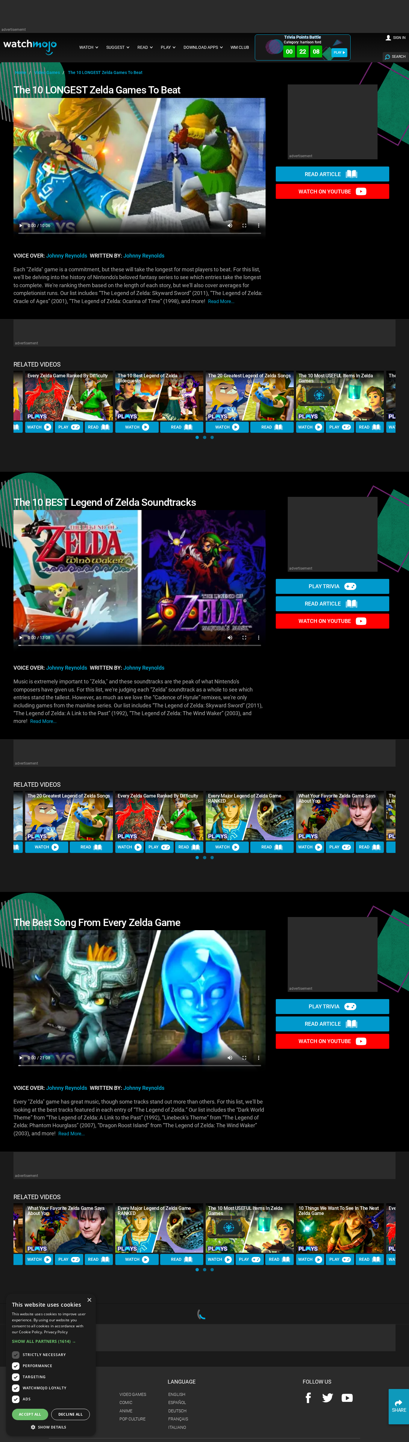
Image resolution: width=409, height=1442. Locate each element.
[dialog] (51, 1365)
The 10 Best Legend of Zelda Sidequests (147, 378)
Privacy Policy (56, 1331)
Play (63, 427)
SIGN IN (399, 38)
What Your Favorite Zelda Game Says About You (337, 798)
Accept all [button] (30, 1414)
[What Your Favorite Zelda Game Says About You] (340, 815)
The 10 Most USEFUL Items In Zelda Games (336, 378)
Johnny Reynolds (66, 256)
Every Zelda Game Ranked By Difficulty (68, 376)
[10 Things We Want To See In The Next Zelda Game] (340, 1228)
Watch (34, 427)
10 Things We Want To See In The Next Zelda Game (338, 1210)
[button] (197, 437)
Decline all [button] (70, 1414)
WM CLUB (240, 47)
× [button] (89, 1300)
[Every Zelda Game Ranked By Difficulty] (69, 395)
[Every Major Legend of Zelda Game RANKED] (250, 815)
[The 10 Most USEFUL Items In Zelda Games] (340, 395)
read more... (221, 301)
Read (93, 427)
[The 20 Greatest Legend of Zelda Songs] (250, 395)
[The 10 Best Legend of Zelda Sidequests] (159, 395)
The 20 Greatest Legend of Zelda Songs (249, 376)
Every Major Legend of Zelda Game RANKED (244, 798)
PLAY (338, 53)
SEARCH (399, 57)
